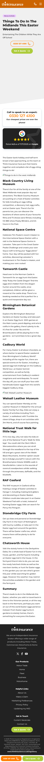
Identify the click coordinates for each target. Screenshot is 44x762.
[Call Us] (35, 4)
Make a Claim (22, 697)
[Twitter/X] (17, 653)
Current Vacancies (22, 720)
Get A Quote (20, 51)
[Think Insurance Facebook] (22, 653)
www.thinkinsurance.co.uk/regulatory (22, 751)
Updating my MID (22, 709)
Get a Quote (31, 759)
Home (22, 669)
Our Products (22, 662)
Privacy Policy (22, 705)
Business (22, 677)
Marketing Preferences (22, 701)
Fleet (22, 673)
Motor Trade (22, 665)
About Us (22, 693)
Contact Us (22, 724)
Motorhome (22, 681)
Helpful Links (22, 689)
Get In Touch (22, 716)
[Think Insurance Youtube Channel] (26, 653)
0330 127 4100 (20, 44)
